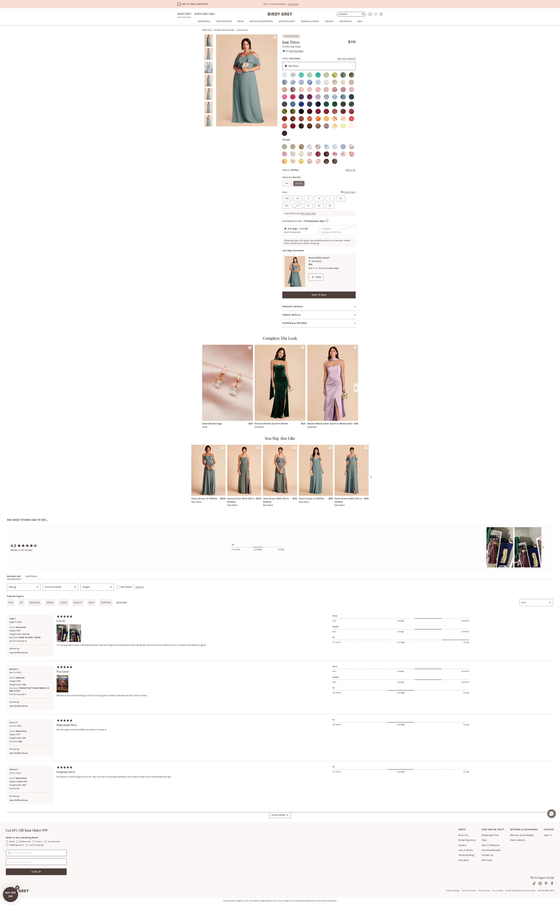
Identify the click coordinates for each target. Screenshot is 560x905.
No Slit (299, 183)
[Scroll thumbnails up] (208, 36)
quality (78, 602)
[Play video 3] (208, 67)
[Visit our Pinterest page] (546, 883)
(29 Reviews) (296, 51)
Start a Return (517, 840)
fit (21, 602)
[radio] (284, 75)
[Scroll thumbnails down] (208, 124)
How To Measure (490, 845)
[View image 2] (208, 54)
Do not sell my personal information (520, 891)
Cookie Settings (453, 891)
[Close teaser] (17, 887)
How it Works (465, 850)
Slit (286, 183)
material (34, 602)
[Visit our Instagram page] (540, 883)
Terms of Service (469, 891)
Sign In (547, 835)
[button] (10, 894)
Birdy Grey (184, 13)
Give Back (463, 860)
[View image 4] (208, 81)
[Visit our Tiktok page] (534, 883)
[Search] (351, 14)
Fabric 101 (350, 170)
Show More (278, 815)
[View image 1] (208, 40)
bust (91, 602)
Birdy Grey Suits (467, 840)
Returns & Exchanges (522, 835)
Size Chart (350, 192)
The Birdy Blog (466, 855)
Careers (462, 845)
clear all (139, 587)
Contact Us (487, 855)
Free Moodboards (491, 850)
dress (50, 602)
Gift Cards (487, 860)
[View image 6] (208, 107)
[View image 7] (208, 121)
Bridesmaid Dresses (224, 30)
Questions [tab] (31, 576)
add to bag (319, 294)
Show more (121, 602)
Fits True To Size (308, 213)
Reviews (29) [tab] (14, 576)
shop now (305, 4)
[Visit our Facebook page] (552, 883)
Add (318, 277)
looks (63, 602)
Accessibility (497, 891)
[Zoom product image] (246, 80)
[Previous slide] (232, 4)
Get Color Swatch (346, 58)
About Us (463, 835)
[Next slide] (328, 4)
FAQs (484, 840)
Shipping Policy (490, 835)
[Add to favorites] (274, 37)
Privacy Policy (484, 891)
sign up (36, 871)
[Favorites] (375, 14)
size (10, 602)
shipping (106, 602)
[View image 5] (208, 94)
